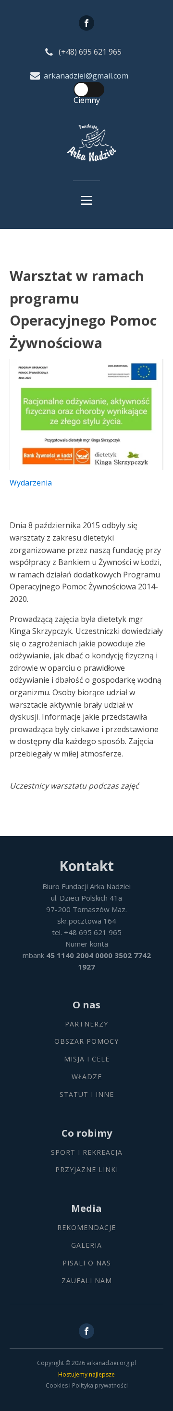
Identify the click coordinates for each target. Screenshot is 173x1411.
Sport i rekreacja (87, 1153)
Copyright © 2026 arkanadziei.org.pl (86, 1363)
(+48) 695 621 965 (90, 51)
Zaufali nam (87, 1281)
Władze (87, 1077)
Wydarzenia (31, 482)
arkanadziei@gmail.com (86, 75)
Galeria (86, 1246)
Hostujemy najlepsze (86, 1374)
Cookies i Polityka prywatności (87, 1385)
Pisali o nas (86, 1263)
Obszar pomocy (86, 1042)
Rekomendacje (86, 1228)
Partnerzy (86, 1024)
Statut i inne (87, 1095)
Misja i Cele (87, 1059)
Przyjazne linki (86, 1170)
